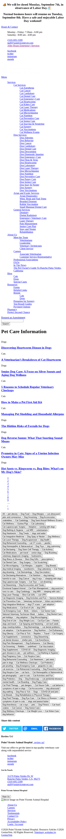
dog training (48, 575)
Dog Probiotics (9, 679)
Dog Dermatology (31, 627)
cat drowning (45, 582)
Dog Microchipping (29, 171)
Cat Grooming (8, 646)
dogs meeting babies (11, 627)
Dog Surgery (26, 187)
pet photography (9, 675)
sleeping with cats (52, 591)
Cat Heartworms (28, 101)
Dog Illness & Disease (12, 559)
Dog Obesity (8, 633)
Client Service (26, 248)
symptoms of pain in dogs (13, 688)
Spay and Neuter (28, 229)
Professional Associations (26, 259)
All (3, 514)
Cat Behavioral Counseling (28, 669)
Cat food (56, 705)
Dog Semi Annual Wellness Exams (46, 520)
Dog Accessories (47, 517)
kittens (35, 611)
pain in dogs (7, 663)
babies (41, 614)
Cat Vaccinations (28, 129)
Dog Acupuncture (29, 540)
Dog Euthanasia (33, 643)
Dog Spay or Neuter (36, 536)
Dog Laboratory (27, 165)
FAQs (16, 262)
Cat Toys (33, 582)
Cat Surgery (25, 126)
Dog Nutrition (26, 173)
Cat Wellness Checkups (27, 663)
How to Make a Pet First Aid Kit (21, 402)
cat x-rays (23, 705)
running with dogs (47, 527)
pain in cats (25, 675)
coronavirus (26, 637)
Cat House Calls (42, 685)
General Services (22, 209)
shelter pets (27, 640)
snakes (5, 708)
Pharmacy (12, 309)
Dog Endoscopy (32, 679)
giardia (47, 543)
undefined (32, 646)
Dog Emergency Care (30, 157)
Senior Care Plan (28, 226)
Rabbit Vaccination (29, 204)
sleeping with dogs (53, 578)
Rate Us (6, 797)
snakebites (7, 520)
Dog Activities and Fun (36, 598)
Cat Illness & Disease (47, 698)
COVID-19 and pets (49, 692)
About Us (12, 234)
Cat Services (20, 85)
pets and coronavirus (11, 517)
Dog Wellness (54, 536)
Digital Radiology (28, 215)
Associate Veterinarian (30, 254)
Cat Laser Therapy (29, 107)
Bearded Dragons (28, 201)
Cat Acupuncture (23, 630)
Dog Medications (9, 608)
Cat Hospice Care (32, 656)
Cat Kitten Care (27, 104)
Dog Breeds (51, 566)
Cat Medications (27, 110)
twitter (10, 53)
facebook (11, 51)
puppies (39, 566)
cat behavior (57, 685)
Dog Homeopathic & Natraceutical (17, 546)
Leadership (25, 243)
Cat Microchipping (29, 112)
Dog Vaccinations (28, 190)
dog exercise (57, 588)
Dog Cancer (25, 143)
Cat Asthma (47, 549)
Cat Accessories (36, 688)
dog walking (7, 692)
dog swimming (53, 546)
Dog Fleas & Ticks (29, 160)
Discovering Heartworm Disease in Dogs (26, 347)
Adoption (32, 527)
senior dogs (36, 553)
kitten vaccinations (53, 601)
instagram (12, 56)
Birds (26, 611)
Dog (20, 679)
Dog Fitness (43, 705)
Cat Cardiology (27, 93)
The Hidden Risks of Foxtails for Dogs (25, 426)
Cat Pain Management (38, 588)
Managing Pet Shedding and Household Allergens (32, 414)
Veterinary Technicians (31, 245)
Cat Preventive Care (29, 118)
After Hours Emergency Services (23, 45)
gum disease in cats (11, 653)
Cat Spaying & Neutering (32, 124)
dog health (44, 540)
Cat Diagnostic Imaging (12, 598)
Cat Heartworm (36, 659)
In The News (20, 265)
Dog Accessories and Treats (31, 585)
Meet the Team (21, 237)
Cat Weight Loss (34, 711)
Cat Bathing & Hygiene (48, 653)
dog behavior (8, 714)
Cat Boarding (23, 682)
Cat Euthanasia (55, 630)
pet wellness (29, 653)
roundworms (29, 569)
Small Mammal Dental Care (33, 207)
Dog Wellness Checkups (13, 711)
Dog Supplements (10, 650)
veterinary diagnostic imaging (15, 556)
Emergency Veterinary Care (33, 218)
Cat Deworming (9, 585)
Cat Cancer (25, 90)
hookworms (36, 556)
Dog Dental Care (28, 148)
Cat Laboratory (37, 523)
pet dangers (26, 685)
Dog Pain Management (12, 643)
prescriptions (47, 559)
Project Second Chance (18, 312)
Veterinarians (26, 240)
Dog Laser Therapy (29, 168)
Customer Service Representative (36, 257)
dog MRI (37, 591)
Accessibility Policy (17, 821)
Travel (46, 633)
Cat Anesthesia (27, 88)
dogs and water (39, 533)
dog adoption (22, 617)
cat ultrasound (53, 514)
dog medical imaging (11, 569)
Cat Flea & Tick (24, 633)
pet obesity (13, 514)
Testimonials (13, 813)
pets (33, 705)
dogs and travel (9, 624)
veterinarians (42, 530)
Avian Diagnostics (28, 196)
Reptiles (37, 633)
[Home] (20, 74)
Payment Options (22, 306)
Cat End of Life (27, 608)
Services (11, 82)
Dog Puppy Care (28, 179)
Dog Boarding (51, 553)
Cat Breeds (7, 695)
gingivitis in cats (45, 666)
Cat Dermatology (24, 572)
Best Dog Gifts (32, 559)
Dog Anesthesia (9, 705)
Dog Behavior (26, 140)
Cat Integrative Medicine (13, 536)
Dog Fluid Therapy (10, 698)
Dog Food (25, 514)
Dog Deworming (28, 151)
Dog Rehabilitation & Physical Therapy (33, 695)
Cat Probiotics (47, 663)
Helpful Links (20, 290)
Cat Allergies (27, 566)
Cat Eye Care (44, 620)
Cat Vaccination (46, 646)
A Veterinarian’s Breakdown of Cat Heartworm (31, 359)
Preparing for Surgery (24, 301)
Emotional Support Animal (13, 588)
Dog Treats (24, 533)
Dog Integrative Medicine (13, 604)
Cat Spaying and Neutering (31, 624)
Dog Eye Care (28, 698)
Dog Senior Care (28, 182)
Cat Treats (59, 569)
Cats (16, 276)
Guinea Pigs (22, 523)
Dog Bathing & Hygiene (12, 530)
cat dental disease (10, 640)
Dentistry (24, 212)
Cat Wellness (8, 523)
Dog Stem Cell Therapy (28, 549)
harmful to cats (9, 578)
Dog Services (20, 135)
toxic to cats (8, 591)
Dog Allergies (26, 137)
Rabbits (21, 646)
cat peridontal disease (52, 679)
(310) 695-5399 (15, 40)
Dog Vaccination (42, 572)
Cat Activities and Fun (43, 675)
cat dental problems (51, 627)
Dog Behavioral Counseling (14, 543)
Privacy (11, 818)
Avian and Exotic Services (26, 193)
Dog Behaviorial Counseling (14, 659)
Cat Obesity (48, 643)
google (10, 59)
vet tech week (52, 624)
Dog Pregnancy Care (11, 656)
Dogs (16, 279)
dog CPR (41, 608)
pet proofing (7, 666)
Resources (12, 284)
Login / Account (15, 824)
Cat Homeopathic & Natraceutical (47, 672)
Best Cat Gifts (28, 595)
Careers (17, 251)
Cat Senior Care (27, 121)
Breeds (17, 293)
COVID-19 (25, 650)
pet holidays (7, 617)
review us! (39, 742)
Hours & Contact (9, 27)
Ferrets (56, 620)
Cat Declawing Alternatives (14, 575)
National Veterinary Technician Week (18, 614)
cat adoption (7, 630)
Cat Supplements (10, 637)
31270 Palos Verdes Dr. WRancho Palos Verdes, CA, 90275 (23, 777)
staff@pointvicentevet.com (20, 43)
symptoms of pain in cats (13, 701)
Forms (17, 287)
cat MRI (29, 530)
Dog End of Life (9, 620)
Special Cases (20, 281)
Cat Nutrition (26, 115)
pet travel (24, 553)
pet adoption (48, 604)
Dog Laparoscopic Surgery (14, 582)
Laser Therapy (27, 221)
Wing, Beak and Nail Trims (33, 198)
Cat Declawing (8, 549)
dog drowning (8, 572)
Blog (9, 273)
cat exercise (7, 669)
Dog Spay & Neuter (29, 185)
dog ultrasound (52, 688)
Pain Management (28, 223)
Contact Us (12, 816)
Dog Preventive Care (30, 176)
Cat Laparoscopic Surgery (13, 527)
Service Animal (56, 598)
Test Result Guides (23, 304)
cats (62, 698)
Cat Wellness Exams (29, 132)
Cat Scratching (40, 562)
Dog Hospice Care (10, 672)
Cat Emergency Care (30, 99)
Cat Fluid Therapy (10, 685)
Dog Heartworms (28, 162)
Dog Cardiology (27, 146)
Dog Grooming (30, 517)
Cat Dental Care (27, 96)
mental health (8, 682)
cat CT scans (35, 543)
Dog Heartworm (9, 533)
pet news (50, 659)
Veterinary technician (32, 601)
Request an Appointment (13, 317)
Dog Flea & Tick (23, 692)
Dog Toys (40, 546)
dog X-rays (37, 578)
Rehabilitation (26, 232)
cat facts (25, 672)
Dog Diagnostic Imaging (32, 154)
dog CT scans (34, 604)
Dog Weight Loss (27, 620)
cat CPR (42, 595)
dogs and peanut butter (38, 701)
